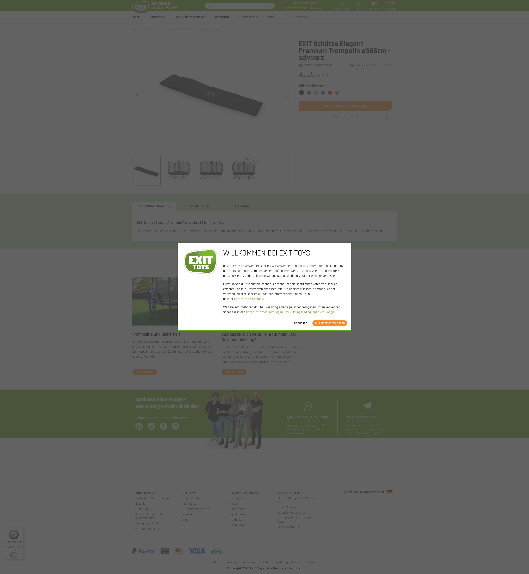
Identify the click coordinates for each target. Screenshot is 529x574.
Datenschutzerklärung (248, 299)
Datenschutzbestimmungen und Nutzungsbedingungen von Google (290, 312)
